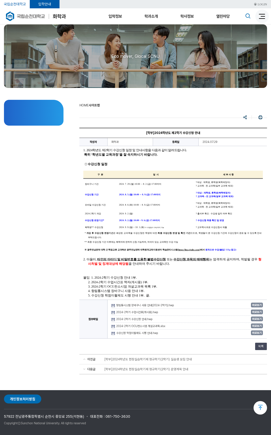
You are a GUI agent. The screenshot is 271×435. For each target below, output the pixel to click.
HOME (84, 105)
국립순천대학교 (15, 4)
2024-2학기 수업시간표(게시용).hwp (137, 312)
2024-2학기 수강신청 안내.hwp (134, 319)
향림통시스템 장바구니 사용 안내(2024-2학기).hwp (145, 305)
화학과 (59, 16)
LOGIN (262, 4)
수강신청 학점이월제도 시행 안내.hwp (137, 333)
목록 (261, 346)
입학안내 (44, 4)
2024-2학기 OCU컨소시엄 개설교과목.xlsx (141, 326)
